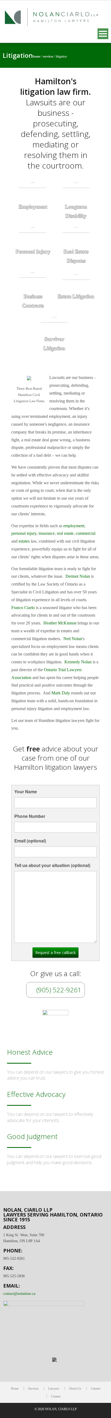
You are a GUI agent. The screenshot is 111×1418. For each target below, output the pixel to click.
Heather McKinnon (60, 623)
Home (36, 56)
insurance (47, 533)
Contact (56, 1396)
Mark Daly (60, 693)
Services (48, 56)
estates (24, 541)
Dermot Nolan (77, 576)
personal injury (23, 533)
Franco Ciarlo (23, 607)
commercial (85, 533)
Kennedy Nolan (78, 662)
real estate (65, 533)
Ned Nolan (72, 638)
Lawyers (53, 1388)
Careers (95, 1388)
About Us (75, 1388)
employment (73, 525)
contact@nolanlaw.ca (19, 1294)
